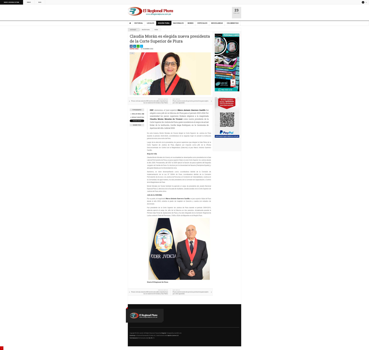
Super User (134, 49)
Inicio (130, 23)
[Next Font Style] (143, 117)
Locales (150, 23)
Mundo (191, 23)
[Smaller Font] (131, 114)
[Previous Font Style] (131, 117)
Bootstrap (132, 335)
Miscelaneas (217, 23)
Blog (39, 2)
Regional (164, 333)
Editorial (138, 23)
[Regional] (150, 11)
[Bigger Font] (143, 114)
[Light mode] (363, 2)
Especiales (202, 23)
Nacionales (178, 23)
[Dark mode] (366, 2)
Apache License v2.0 (173, 335)
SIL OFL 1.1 (151, 338)
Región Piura (164, 23)
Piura (156, 29)
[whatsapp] (138, 46)
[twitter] (141, 46)
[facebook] (131, 46)
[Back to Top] (1, 348)
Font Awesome (134, 338)
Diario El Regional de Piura (11, 2)
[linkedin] (134, 46)
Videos (29, 2)
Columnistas (233, 23)
